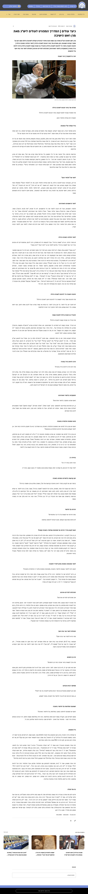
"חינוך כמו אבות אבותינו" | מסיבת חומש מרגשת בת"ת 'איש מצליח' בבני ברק (17, 854)
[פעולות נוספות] (13, 26)
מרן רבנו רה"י (72, 814)
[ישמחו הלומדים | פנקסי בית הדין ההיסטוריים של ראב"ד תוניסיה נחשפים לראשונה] (44, 842)
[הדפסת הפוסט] (71, 821)
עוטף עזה (26, 14)
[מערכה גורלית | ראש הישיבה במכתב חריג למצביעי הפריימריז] (71, 842)
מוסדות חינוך (43, 14)
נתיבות (34, 14)
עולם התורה (65, 814)
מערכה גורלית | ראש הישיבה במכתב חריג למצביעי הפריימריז (73, 854)
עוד (9, 14)
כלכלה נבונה (70, 14)
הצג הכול (6, 832)
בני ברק (61, 14)
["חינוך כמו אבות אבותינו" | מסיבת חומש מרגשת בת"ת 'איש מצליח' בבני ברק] (16, 842)
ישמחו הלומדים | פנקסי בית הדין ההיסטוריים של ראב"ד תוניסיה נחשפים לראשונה (45, 854)
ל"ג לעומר (53, 14)
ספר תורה (17, 14)
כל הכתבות (81, 14)
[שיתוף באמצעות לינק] (75, 821)
